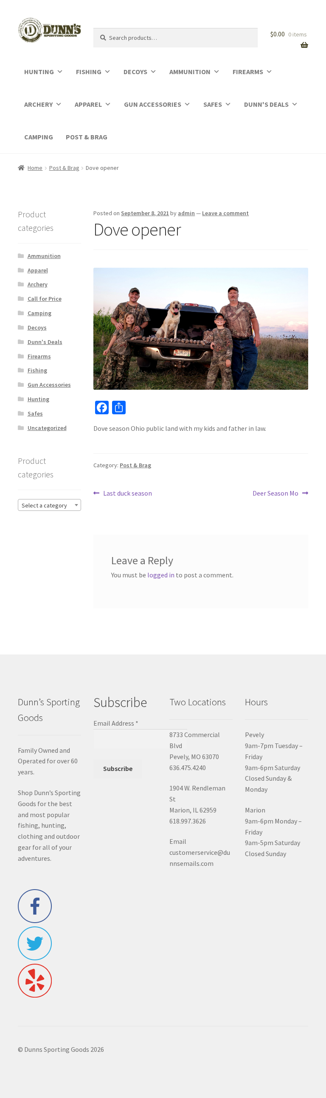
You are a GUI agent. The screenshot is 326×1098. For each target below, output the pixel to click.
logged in (160, 575)
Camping (39, 313)
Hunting (38, 399)
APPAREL (88, 104)
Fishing (37, 370)
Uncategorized (47, 428)
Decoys (37, 327)
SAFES (212, 104)
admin (186, 213)
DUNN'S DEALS (266, 104)
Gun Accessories (49, 384)
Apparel (38, 270)
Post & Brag (64, 168)
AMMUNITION (190, 71)
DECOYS (135, 71)
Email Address (115, 723)
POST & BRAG (86, 137)
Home (35, 168)
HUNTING (39, 71)
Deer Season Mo (275, 493)
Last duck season (127, 493)
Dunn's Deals (45, 342)
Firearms (39, 356)
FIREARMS (248, 71)
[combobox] (49, 505)
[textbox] (49, 505)
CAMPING (38, 137)
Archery (38, 284)
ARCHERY (38, 104)
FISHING (88, 71)
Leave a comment (225, 213)
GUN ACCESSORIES (152, 104)
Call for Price (45, 298)
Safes (35, 413)
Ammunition (44, 256)
